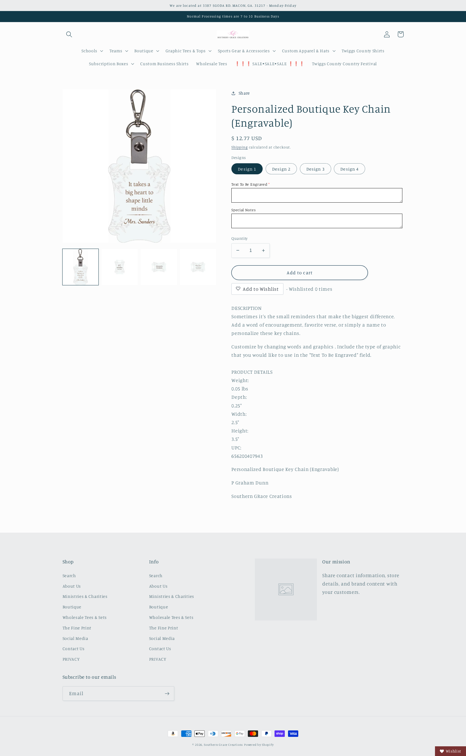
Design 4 (349, 169)
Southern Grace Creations (223, 745)
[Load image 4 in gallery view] (198, 267)
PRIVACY (71, 659)
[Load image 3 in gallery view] (159, 267)
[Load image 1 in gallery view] (81, 267)
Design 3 (315, 169)
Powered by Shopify (259, 745)
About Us (72, 586)
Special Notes (243, 209)
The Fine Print (77, 627)
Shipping (239, 147)
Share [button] (244, 93)
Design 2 (281, 169)
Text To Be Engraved (249, 184)
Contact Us (74, 648)
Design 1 (247, 169)
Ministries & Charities (85, 596)
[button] (69, 34)
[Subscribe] (167, 693)
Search (69, 575)
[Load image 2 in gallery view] (120, 267)
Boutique (72, 606)
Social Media (75, 638)
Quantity (239, 238)
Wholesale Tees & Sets (85, 617)
